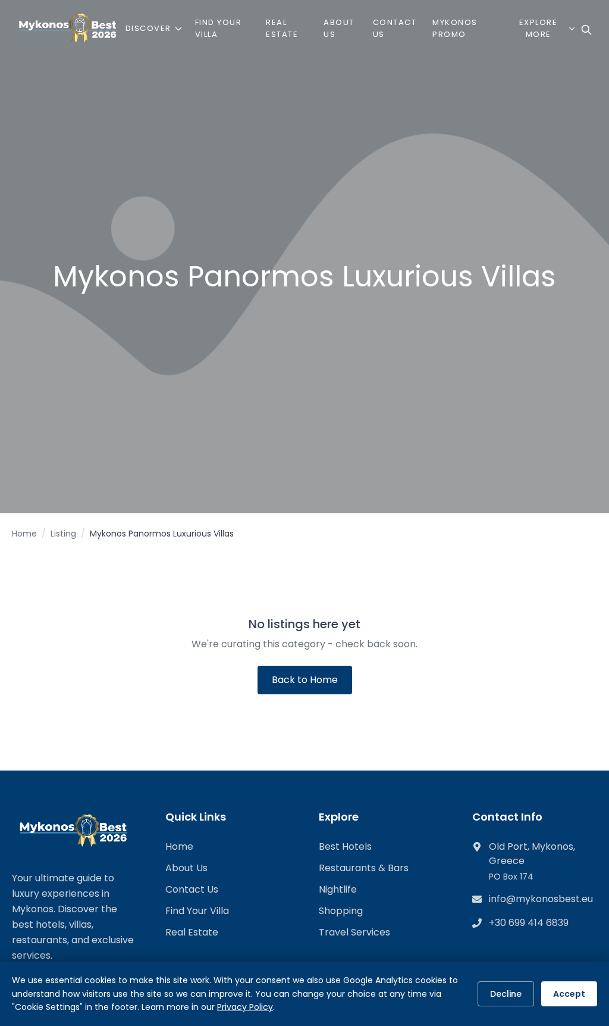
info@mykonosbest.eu (541, 899)
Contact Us (191, 889)
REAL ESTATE (282, 28)
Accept (569, 994)
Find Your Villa (197, 911)
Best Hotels (345, 846)
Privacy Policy (245, 1007)
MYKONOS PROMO (455, 28)
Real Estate (191, 932)
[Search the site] (586, 29)
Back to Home (305, 680)
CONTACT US (395, 28)
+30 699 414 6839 (529, 923)
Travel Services (354, 932)
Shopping (341, 911)
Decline (506, 994)
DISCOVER (148, 28)
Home (24, 533)
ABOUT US (339, 28)
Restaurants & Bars (364, 868)
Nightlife (338, 889)
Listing (63, 533)
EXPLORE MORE (538, 28)
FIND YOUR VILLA (218, 28)
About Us (186, 868)
